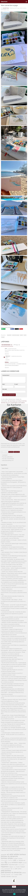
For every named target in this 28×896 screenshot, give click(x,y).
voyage (2, 337)
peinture (19, 868)
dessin (21, 335)
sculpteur (12, 874)
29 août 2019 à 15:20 (12, 348)
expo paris (25, 862)
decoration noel (22, 860)
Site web (4, 389)
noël (13, 868)
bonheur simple (7, 858)
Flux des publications (7, 456)
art (8, 854)
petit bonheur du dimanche (11, 872)
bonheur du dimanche (9, 856)
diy (5, 862)
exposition (4, 864)
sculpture (16, 874)
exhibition (15, 862)
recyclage (3, 874)
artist (11, 854)
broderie (15, 858)
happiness (5, 867)
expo (20, 862)
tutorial (3, 876)
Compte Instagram (4, 860)
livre (14, 866)
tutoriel (8, 876)
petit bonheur (6, 870)
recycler (8, 874)
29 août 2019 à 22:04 (14, 362)
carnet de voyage (15, 335)
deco (17, 860)
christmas (20, 858)
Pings (17, 344)
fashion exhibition (21, 864)
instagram (11, 866)
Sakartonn (4, 1)
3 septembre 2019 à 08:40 (16, 356)
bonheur (23, 854)
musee (18, 866)
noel (11, 868)
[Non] (26, 892)
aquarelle (9, 335)
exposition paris (13, 864)
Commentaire (6, 375)
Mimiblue (7, 362)
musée (2, 868)
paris (16, 868)
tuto (20, 874)
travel (25, 335)
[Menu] (26, 1)
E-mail (16, 384)
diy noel (9, 862)
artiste (16, 854)
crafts (14, 860)
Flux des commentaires (8, 458)
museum (22, 866)
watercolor (14, 876)
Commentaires (7, 344)
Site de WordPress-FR (7, 460)
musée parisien (7, 868)
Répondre (7, 353)
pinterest (24, 872)
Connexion (4, 455)
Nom (3, 384)
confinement (10, 860)
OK (14, 894)
